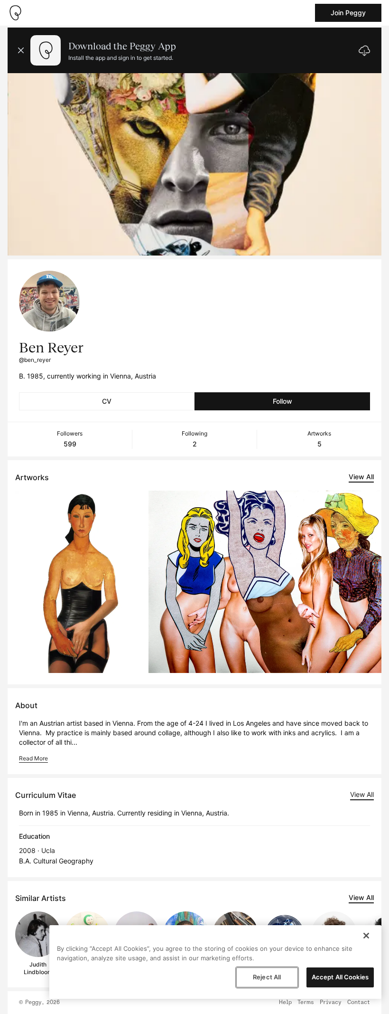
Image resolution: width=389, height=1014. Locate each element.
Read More (33, 758)
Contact (358, 1002)
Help (285, 1002)
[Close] (366, 935)
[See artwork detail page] (80, 582)
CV (106, 401)
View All (361, 477)
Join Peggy (348, 13)
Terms (305, 1002)
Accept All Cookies (340, 977)
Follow (282, 401)
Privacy (331, 1002)
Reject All (267, 977)
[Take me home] (15, 12)
